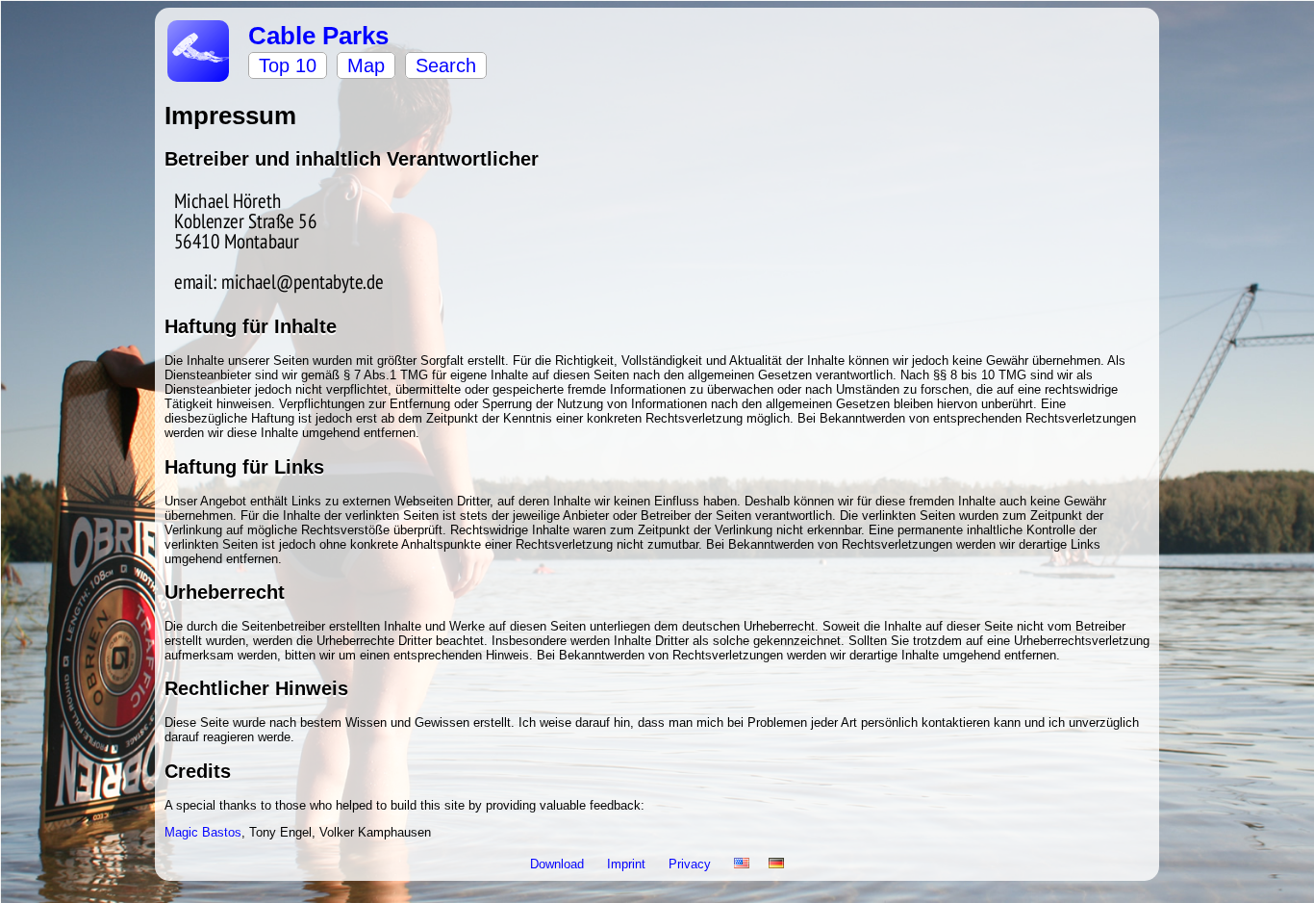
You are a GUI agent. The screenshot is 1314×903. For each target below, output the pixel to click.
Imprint (628, 864)
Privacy (692, 864)
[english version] (741, 864)
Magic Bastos (202, 832)
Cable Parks (318, 35)
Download (559, 864)
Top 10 (287, 65)
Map (366, 65)
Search (446, 65)
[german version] (776, 864)
